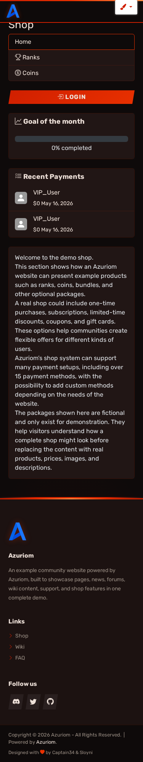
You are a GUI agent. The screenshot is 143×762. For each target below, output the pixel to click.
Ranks (30, 57)
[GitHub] (50, 701)
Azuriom (46, 742)
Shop (21, 636)
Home (23, 41)
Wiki (19, 647)
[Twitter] (33, 701)
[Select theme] (126, 7)
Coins (30, 73)
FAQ (20, 658)
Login (75, 96)
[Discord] (16, 701)
